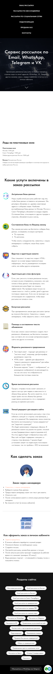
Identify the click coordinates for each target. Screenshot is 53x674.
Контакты (26, 33)
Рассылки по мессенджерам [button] (26, 11)
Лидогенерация (26, 22)
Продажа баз (27, 27)
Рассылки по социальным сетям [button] (26, 16)
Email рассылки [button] (26, 5)
